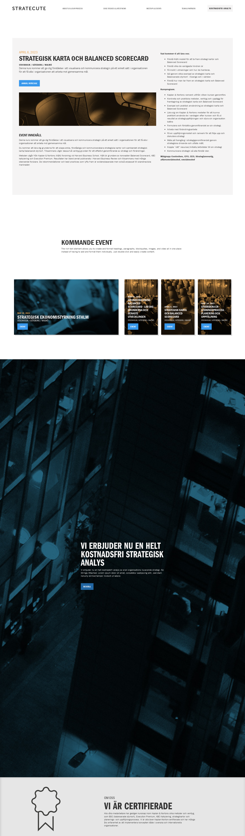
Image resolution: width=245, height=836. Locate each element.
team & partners (189, 8)
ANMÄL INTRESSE (29, 83)
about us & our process (72, 8)
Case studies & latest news (114, 8)
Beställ (87, 586)
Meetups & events (153, 8)
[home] (29, 8)
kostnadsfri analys (220, 8)
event (22, 326)
